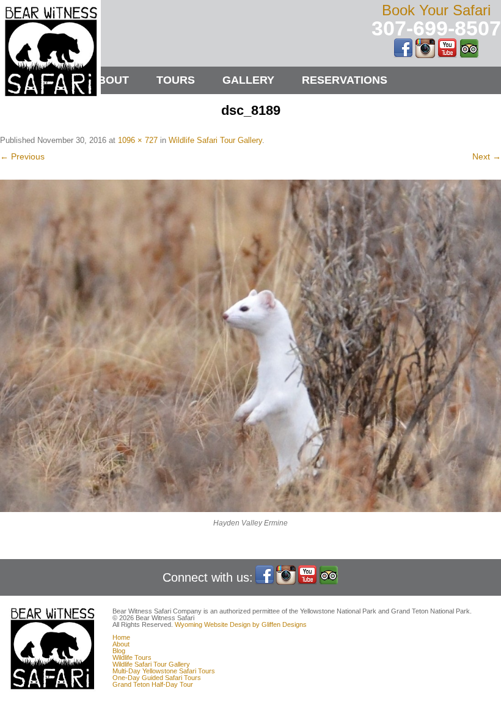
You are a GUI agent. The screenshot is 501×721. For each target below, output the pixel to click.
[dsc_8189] (250, 346)
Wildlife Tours (132, 657)
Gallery (248, 80)
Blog (118, 650)
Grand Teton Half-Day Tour (152, 684)
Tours (175, 80)
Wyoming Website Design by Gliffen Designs (241, 624)
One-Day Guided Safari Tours (156, 677)
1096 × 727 (138, 140)
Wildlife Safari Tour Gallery (215, 140)
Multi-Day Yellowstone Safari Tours (163, 671)
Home (121, 637)
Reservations (344, 80)
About (109, 80)
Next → (486, 156)
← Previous (22, 156)
